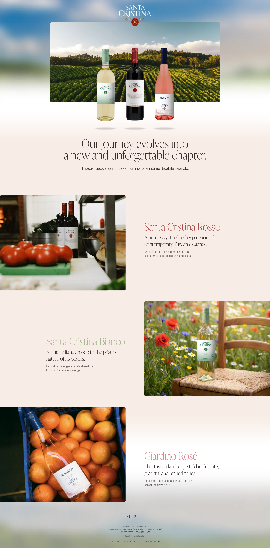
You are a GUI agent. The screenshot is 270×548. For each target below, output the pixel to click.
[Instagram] (128, 516)
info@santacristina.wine (135, 536)
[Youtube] (141, 516)
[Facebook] (135, 516)
